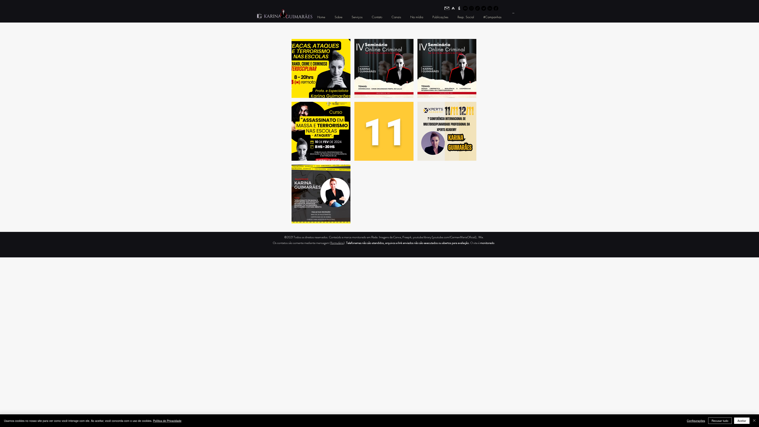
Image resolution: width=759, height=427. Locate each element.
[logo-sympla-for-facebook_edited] (459, 8)
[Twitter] (483, 8)
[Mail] (447, 8)
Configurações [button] (696, 421)
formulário (337, 243)
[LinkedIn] (489, 8)
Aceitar (741, 421)
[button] (338, 17)
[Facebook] (496, 8)
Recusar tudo (720, 421)
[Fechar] (754, 421)
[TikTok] (477, 8)
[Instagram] (471, 8)
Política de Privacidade (167, 421)
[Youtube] (465, 8)
